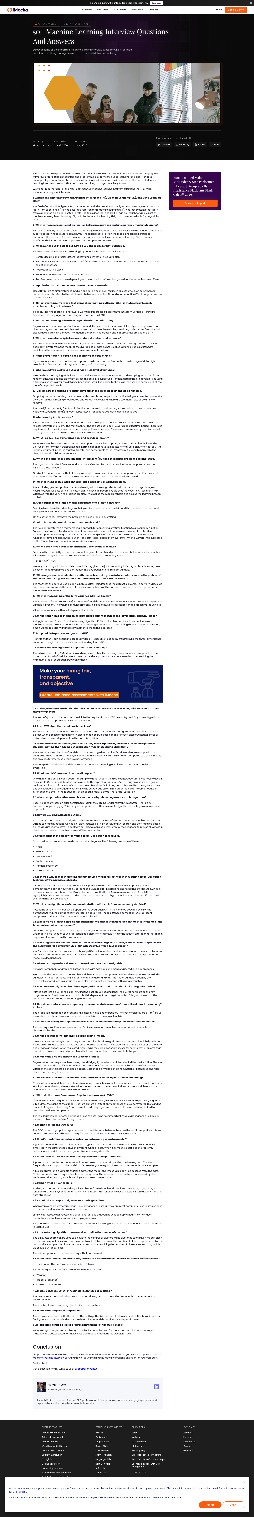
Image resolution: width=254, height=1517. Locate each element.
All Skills (99, 1432)
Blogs (134, 1432)
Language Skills (103, 1459)
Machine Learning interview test (51, 1357)
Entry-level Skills (104, 1455)
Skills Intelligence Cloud (53, 1432)
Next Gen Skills (103, 1464)
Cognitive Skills (103, 1441)
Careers (187, 1446)
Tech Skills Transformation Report (149, 1459)
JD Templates (139, 1441)
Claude (201, 144)
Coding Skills (102, 1437)
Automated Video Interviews (56, 1472)
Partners (187, 1437)
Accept (210, 1504)
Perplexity (184, 144)
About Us (188, 1432)
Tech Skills (101, 1472)
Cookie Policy (19, 1491)
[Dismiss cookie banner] (244, 1483)
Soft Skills (100, 1468)
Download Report (195, 203)
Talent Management (52, 1437)
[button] (87, 10)
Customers (120, 9)
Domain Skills (102, 1450)
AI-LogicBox (48, 1459)
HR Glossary (138, 1446)
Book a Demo (236, 9)
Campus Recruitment (53, 1450)
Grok (216, 144)
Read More (156, 3)
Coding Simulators (51, 1464)
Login (219, 9)
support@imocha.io (86, 1368)
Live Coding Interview (52, 1468)
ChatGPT (166, 144)
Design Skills (102, 1446)
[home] (17, 10)
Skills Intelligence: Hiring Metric (147, 1455)
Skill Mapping (138, 1450)
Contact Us (189, 1441)
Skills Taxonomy (50, 1441)
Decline (234, 1504)
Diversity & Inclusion (52, 1455)
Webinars (137, 1437)
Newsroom (188, 1450)
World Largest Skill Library (54, 1446)
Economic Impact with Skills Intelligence (146, 1465)
